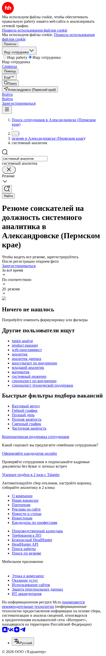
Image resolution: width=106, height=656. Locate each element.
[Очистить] (9, 170)
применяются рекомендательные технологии (43, 604)
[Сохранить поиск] (7, 189)
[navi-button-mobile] (7, 110)
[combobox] (25, 158)
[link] (10, 83)
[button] (7, 94)
